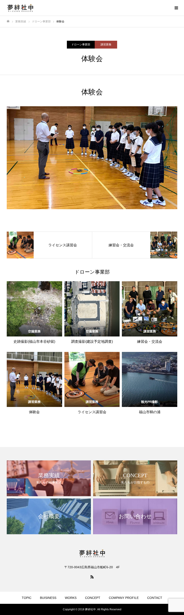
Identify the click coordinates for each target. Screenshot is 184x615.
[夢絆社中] (20, 7)
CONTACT (154, 598)
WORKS (71, 598)
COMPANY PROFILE (124, 598)
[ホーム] (8, 21)
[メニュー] (176, 8)
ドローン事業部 (80, 44)
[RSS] (92, 577)
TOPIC (26, 598)
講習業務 (106, 44)
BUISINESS (48, 598)
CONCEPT (92, 598)
